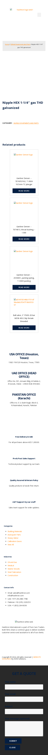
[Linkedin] (19, 642)
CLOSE (12, 747)
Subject (9, 706)
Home (7, 44)
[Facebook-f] (5, 642)
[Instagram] (26, 642)
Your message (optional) (17, 718)
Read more (24, 191)
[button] (39, 15)
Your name (10, 681)
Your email (10, 694)
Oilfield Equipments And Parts (20, 44)
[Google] (12, 642)
